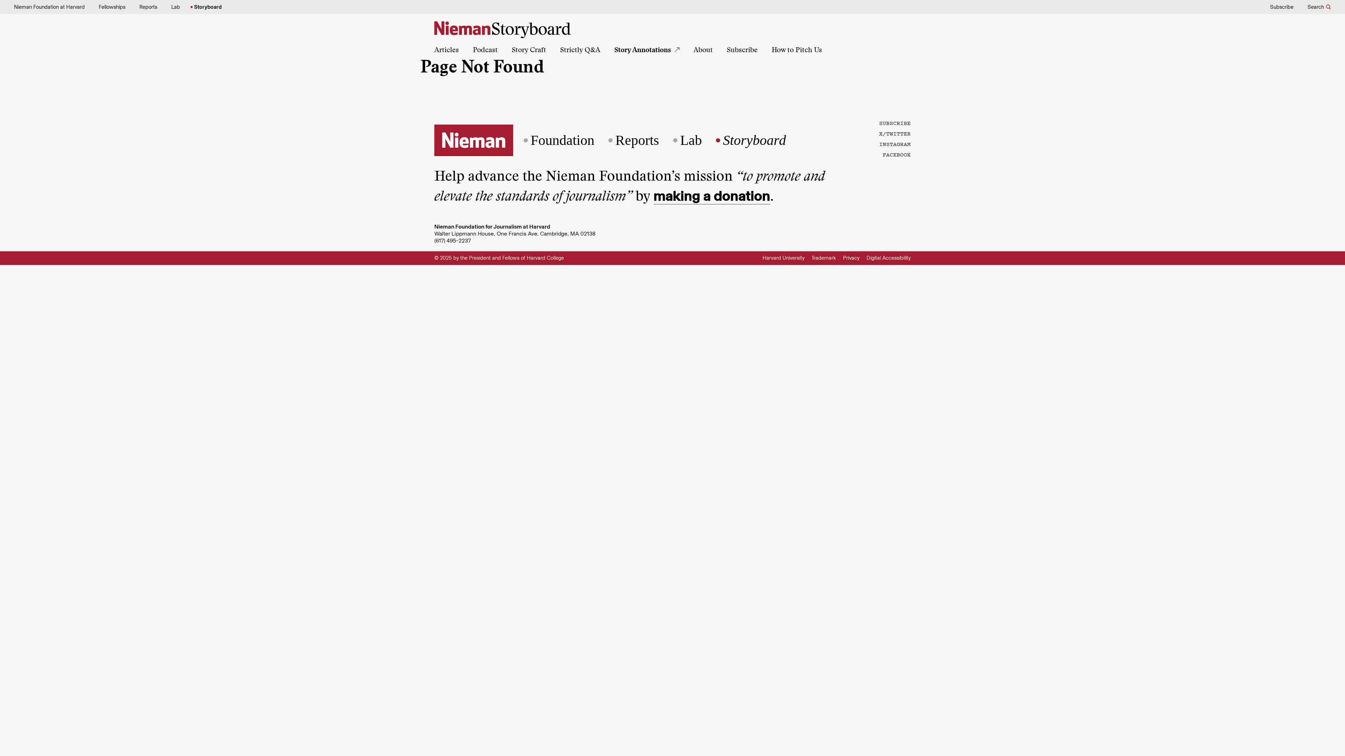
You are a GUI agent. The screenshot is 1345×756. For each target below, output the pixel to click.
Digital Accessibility (889, 258)
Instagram (895, 144)
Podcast (485, 50)
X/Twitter (895, 133)
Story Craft (529, 50)
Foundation (562, 140)
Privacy (851, 258)
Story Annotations (642, 50)
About (703, 50)
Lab (175, 7)
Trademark (824, 258)
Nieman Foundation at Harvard (49, 7)
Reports (148, 7)
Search (1316, 7)
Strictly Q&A (580, 50)
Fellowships (112, 7)
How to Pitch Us (797, 50)
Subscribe (1282, 7)
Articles (446, 50)
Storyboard (208, 7)
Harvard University (784, 258)
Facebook (897, 154)
